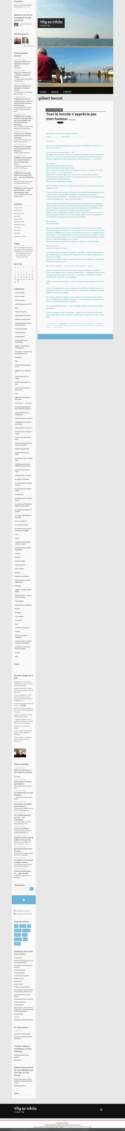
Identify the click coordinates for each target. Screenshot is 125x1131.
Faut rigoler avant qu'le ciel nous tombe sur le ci (23, 352)
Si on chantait (19, 616)
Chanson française (20, 312)
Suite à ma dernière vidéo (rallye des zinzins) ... (23, 772)
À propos (67, 92)
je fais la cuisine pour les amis (22, 383)
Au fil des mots (18, 1004)
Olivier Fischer (18, 984)
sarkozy (17, 935)
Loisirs (17, 538)
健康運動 (23, 705)
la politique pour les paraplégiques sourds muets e (23, 465)
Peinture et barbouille (22, 576)
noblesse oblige (20, 561)
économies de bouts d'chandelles (21, 341)
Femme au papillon (20, 1085)
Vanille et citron (19, 978)
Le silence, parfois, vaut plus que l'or (23, 499)
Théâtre (17, 631)
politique (18, 930)
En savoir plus (85, 1129)
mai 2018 (17, 233)
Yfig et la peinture (19, 970)
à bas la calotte (19, 292)
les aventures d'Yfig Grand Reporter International (23, 505)
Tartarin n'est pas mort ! (22, 628)
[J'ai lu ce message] (123, 1129)
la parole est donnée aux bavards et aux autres (23, 444)
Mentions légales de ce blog (52, 1126)
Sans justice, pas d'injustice (23, 605)
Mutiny (16, 726)
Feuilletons (18, 357)
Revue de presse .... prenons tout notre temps (23, 596)
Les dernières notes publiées (63, 1124)
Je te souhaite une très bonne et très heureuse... (23, 103)
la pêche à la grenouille (22, 449)
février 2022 (18, 208)
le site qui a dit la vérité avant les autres (23, 716)
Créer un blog (59, 1122)
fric (29, 926)
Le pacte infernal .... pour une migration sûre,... (23, 162)
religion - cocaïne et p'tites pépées (23, 590)
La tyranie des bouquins (21, 975)
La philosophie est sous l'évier (22, 453)
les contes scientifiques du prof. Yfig (23, 516)
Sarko (25, 939)
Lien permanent (52, 323)
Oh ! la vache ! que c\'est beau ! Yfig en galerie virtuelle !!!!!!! (23, 990)
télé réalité (67, 325)
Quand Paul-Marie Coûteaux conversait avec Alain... (23, 689)
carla (16, 926)
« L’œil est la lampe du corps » (23, 719)
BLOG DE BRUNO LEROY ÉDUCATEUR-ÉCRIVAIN (23, 722)
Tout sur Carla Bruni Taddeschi (21, 636)
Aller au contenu (6, 1)
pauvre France (19, 569)
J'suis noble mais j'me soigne (21, 377)
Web (16, 656)
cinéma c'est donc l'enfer (22, 319)
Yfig (15, 61)
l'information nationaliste (23, 684)
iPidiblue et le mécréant (23, 158)
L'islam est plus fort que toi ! (23, 428)
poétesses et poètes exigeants (23, 1019)
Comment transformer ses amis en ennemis (23, 324)
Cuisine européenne (21, 329)
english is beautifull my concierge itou (22, 347)
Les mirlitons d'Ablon (21, 525)
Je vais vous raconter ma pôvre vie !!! (22, 389)
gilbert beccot (84, 325)
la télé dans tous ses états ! (23, 475)
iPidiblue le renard (21, 188)
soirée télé (18, 620)
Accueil (43, 92)
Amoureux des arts (20, 1002)
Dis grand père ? (20, 336)
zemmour (55, 325)
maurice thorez (93, 325)
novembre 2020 (19, 213)
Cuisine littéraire (20, 332)
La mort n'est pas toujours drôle (23, 438)
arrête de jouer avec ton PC (23, 304)
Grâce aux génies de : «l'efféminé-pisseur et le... (23, 696)
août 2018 (17, 227)
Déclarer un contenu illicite (39, 1126)
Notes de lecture (20, 565)
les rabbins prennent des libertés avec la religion (23, 529)
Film (16, 361)
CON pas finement (21, 829)
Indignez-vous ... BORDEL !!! (23, 371)
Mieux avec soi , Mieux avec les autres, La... (22, 739)
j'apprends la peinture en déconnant (22, 398)
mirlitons (18, 553)
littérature (18, 939)
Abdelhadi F (18, 981)
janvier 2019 (18, 219)
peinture (17, 572)
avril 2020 (17, 216)
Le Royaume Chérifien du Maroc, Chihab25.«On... (23, 699)
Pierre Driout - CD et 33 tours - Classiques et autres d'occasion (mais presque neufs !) (23, 1009)
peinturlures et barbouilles (22, 1034)
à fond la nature (20, 300)
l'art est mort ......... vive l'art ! (23, 403)
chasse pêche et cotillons (22, 315)
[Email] (24, 900)
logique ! (16, 715)
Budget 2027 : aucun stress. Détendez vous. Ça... (22, 683)
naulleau (49, 325)
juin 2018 (17, 230)
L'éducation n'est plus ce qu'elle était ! (22, 413)
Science (17, 608)
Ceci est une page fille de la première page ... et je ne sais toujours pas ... (23, 255)
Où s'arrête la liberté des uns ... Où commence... (22, 817)
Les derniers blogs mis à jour (50, 1124)
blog (90, 1126)
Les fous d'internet (21, 521)
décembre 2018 (19, 222)
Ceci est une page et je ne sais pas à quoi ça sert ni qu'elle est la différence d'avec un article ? (23, 249)
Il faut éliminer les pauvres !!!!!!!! (23, 366)
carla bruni (26, 930)
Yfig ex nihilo (51, 22)
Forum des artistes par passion (23, 999)
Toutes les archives (20, 236)
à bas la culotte (19, 296)
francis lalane (75, 325)
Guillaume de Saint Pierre (22, 987)
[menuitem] (43, 90)
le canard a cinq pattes (22, 479)
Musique (17, 557)
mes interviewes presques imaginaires (23, 548)
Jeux (16, 393)
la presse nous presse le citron (22, 470)
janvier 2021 (18, 210)
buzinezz (23, 926)
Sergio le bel (18, 958)
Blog (16, 308)
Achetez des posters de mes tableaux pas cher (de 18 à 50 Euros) (23, 1081)
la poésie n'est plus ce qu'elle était (23, 459)
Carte (16, 664)
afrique (24, 935)
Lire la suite (26, 7)
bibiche (48, 327)
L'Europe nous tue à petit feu (23, 418)
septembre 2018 (19, 224)
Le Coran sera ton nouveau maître (23, 489)
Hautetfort (66, 1122)
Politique (18, 586)
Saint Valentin (19, 601)
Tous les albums (28, 46)
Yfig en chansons (19, 973)
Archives (55, 92)
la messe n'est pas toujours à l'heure (23, 432)
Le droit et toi (19, 494)
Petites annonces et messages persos (23, 581)
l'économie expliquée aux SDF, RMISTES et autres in (23, 408)
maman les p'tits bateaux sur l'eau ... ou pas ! (22, 543)
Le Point (16, 1017)
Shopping (18, 612)
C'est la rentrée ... (19, 737)
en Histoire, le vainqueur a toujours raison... (22, 64)
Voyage (17, 652)
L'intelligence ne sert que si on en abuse (23, 423)
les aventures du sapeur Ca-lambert (23, 510)
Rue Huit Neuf (18, 1014)
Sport (16, 624)
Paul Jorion (17, 1060)
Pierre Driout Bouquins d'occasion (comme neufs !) (23, 961)
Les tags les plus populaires (75, 1124)
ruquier (60, 325)
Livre (16, 534)
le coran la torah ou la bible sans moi (23, 484)
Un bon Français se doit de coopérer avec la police (23, 642)
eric (101, 323)
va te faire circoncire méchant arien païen (23, 647)
